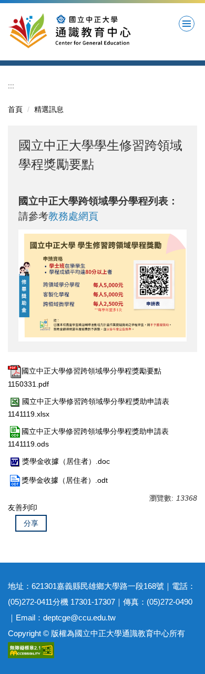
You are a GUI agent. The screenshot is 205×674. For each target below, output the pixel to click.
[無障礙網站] (31, 649)
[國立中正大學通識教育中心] (91, 30)
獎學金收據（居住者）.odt (65, 480)
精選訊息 (49, 109)
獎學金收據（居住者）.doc (66, 461)
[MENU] (186, 24)
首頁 (15, 109)
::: (11, 85)
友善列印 (22, 507)
